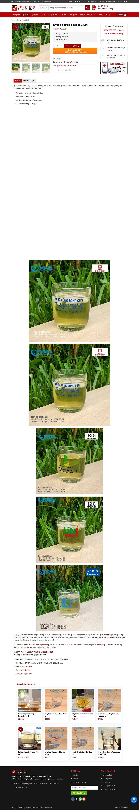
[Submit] (87, 7)
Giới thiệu (101, 1)
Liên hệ (108, 15)
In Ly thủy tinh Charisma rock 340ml (82, 715)
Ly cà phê (35, 15)
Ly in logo (63, 15)
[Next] (47, 42)
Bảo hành (93, 1)
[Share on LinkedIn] (69, 70)
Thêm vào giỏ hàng (72, 46)
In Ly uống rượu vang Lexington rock (26, 715)
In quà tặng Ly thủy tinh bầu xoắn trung (108, 715)
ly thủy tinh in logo (106, 635)
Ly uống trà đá (24, 20)
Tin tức (100, 15)
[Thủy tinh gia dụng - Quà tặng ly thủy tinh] (23, 7)
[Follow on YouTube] (84, 799)
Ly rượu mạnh (52, 15)
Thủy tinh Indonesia (86, 15)
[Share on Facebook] (55, 70)
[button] (74, 1)
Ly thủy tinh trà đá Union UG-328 (28, 753)
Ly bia (43, 15)
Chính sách (85, 1)
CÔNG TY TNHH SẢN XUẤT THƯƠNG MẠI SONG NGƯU (33, 652)
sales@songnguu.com (24, 674)
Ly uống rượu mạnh (109, 786)
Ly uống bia (106, 782)
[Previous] (14, 42)
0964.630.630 (27, 667)
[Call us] (80, 799)
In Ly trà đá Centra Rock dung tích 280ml (109, 753)
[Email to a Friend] (62, 70)
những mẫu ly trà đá (76, 645)
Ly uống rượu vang (109, 789)
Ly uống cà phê (107, 779)
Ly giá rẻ (59, 66)
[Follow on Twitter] (124, 1)
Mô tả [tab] (17, 81)
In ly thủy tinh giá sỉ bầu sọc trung (55, 753)
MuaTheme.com (47, 807)
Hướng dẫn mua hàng (112, 1)
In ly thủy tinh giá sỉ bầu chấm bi (56, 715)
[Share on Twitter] (58, 70)
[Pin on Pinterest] (66, 70)
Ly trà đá (25, 15)
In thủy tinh (73, 15)
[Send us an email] (126, 1)
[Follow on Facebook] (120, 1)
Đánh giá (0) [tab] (29, 81)
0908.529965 (25, 670)
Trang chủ (16, 15)
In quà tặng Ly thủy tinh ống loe (82, 753)
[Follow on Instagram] (122, 1)
